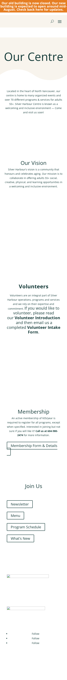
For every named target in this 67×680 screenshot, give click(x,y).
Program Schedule (26, 527)
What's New (20, 538)
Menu (15, 515)
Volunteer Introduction (29, 348)
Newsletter (20, 504)
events (52, 95)
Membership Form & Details (34, 445)
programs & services (37, 99)
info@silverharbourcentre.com (36, 371)
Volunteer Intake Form (29, 359)
